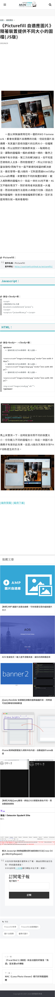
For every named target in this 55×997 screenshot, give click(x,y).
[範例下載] (19, 502)
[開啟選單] (5, 4)
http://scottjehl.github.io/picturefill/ (34, 266)
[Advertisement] (27, 65)
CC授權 (18, 868)
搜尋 (50, 4)
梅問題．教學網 (27, 4)
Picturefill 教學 (10, 926)
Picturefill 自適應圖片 (30, 926)
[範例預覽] (6, 502)
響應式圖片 (23, 933)
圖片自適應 (9, 933)
